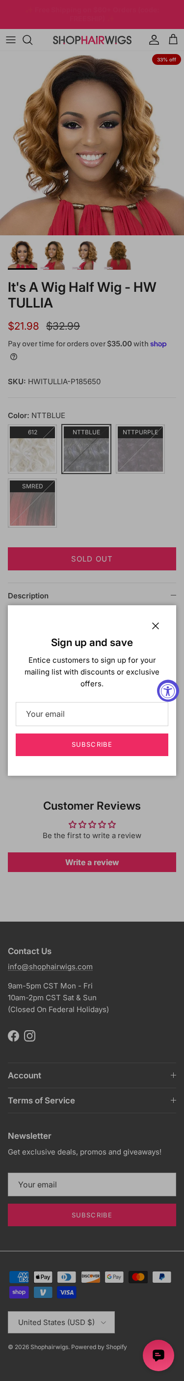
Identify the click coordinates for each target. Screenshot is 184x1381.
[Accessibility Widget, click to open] (168, 690)
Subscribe (92, 744)
